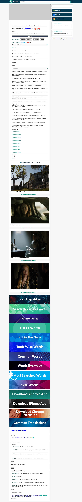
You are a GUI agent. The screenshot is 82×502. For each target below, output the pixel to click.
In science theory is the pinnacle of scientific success (24, 479)
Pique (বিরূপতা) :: (15, 485)
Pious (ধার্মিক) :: (14, 482)
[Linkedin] (26, 43)
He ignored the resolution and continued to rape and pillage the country (28, 473)
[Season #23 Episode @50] (42, 495)
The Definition (23, 39)
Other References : (16, 39)
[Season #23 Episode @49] (43, 495)
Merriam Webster (36, 39)
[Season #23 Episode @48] (44, 495)
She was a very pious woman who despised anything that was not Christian (28, 482)
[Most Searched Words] (29, 379)
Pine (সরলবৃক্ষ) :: (14, 476)
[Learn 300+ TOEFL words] (29, 332)
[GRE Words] (29, 389)
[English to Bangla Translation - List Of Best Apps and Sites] (33, 438)
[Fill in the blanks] (29, 341)
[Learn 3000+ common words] (29, 360)
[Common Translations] (29, 426)
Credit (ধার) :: (14, 458)
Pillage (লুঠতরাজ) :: (15, 473)
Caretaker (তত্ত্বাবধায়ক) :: (16, 453)
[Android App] (29, 398)
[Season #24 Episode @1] (40, 495)
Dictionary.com (29, 39)
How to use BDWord (19, 430)
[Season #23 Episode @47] (46, 495)
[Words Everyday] (29, 370)
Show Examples (30, 68)
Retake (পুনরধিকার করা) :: (16, 446)
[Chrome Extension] (29, 417)
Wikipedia (42, 39)
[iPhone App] (29, 408)
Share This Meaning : (16, 42)
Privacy (62, 39)
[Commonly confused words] (29, 313)
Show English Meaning (30, 44)
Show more (30, 36)
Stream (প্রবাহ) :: (15, 449)
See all (12, 461)
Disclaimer (67, 39)
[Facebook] (22, 43)
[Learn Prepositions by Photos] (29, 303)
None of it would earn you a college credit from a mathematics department (28, 458)
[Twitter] (24, 43)
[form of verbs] (29, 322)
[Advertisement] (29, 12)
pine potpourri (17, 476)
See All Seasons (14, 498)
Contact (71, 39)
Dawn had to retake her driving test (22, 446)
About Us (58, 39)
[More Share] (30, 43)
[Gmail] (28, 43)
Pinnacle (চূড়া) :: (15, 479)
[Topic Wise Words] (29, 351)
